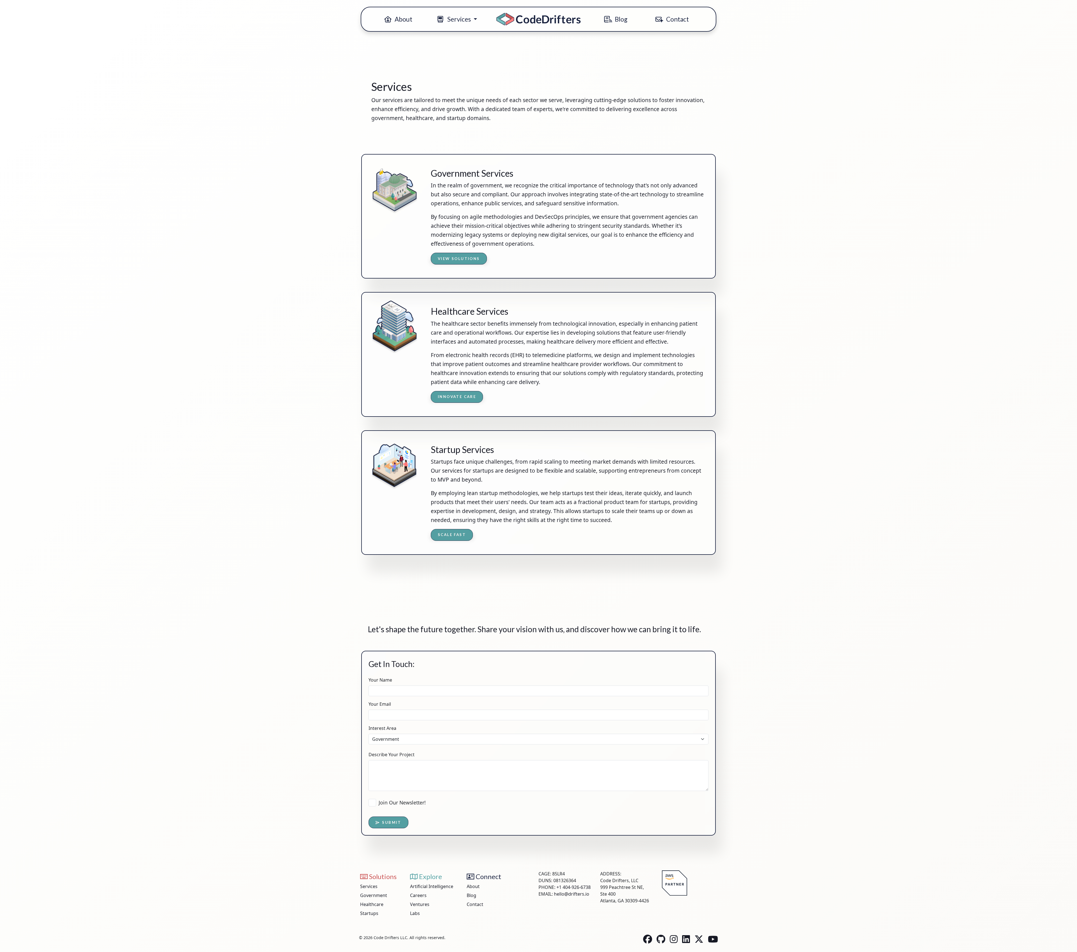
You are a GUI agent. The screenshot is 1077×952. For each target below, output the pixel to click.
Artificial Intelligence (431, 886)
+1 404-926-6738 (573, 887)
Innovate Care (457, 396)
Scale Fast (452, 534)
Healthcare (371, 904)
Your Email (380, 704)
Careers (418, 895)
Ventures (419, 904)
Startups (369, 913)
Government (373, 895)
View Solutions (459, 258)
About (402, 19)
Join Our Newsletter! (402, 802)
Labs (415, 913)
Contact (677, 19)
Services (369, 886)
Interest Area (382, 728)
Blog (620, 19)
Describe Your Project (392, 754)
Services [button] (459, 19)
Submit (391, 822)
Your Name (380, 680)
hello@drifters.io (571, 894)
